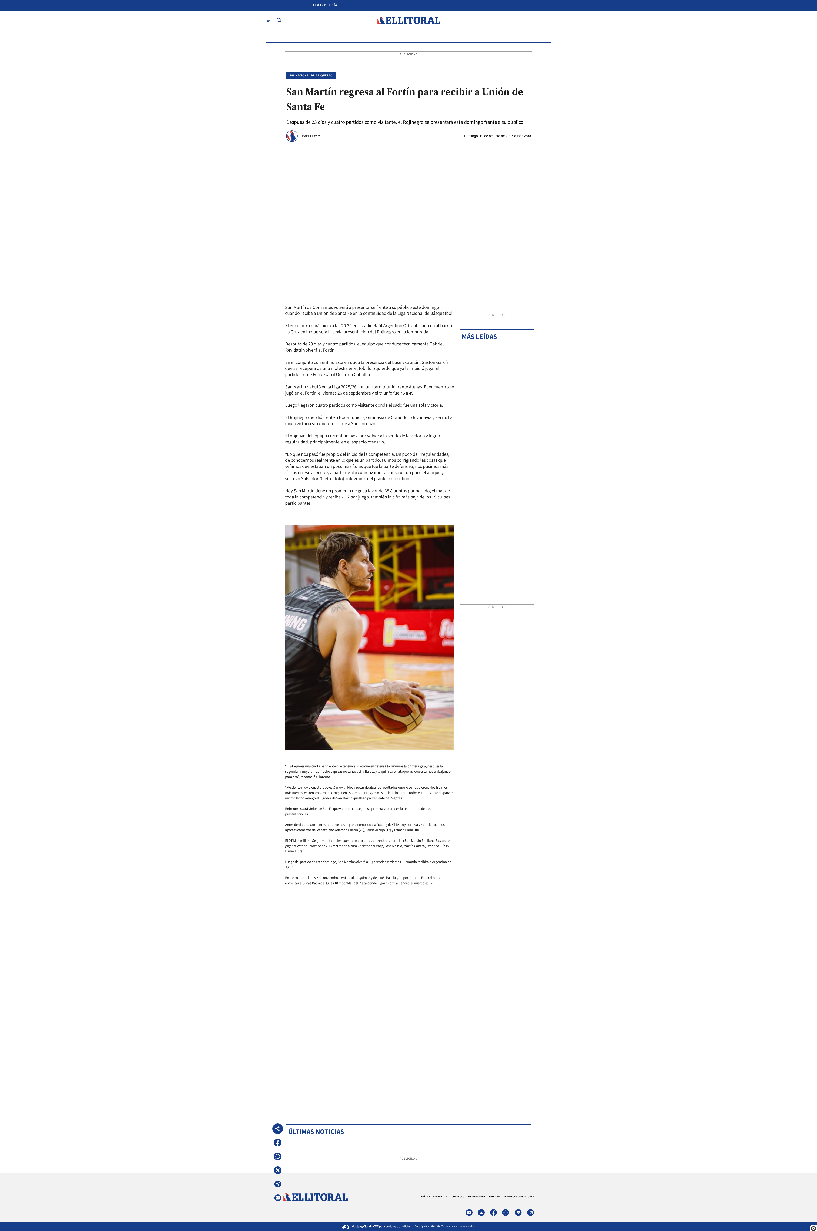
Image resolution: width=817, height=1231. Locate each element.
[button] (277, 1142)
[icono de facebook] (493, 1212)
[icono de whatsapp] (505, 1212)
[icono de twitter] (481, 1212)
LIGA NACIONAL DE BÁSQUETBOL (311, 75)
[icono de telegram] (518, 1212)
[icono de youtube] (469, 1212)
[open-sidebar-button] (268, 20)
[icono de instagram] (530, 1212)
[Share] (277, 1128)
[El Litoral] (408, 20)
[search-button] (278, 20)
